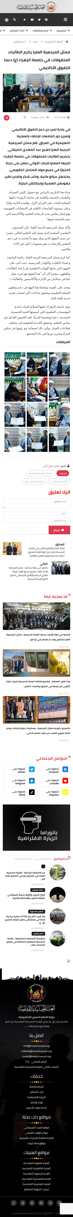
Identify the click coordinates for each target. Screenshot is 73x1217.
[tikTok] (14, 1203)
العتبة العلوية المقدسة (36, 1163)
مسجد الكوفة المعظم (36, 1189)
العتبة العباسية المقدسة (37, 1184)
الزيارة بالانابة (37, 1086)
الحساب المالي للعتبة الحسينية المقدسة (36, 1066)
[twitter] (39, 19)
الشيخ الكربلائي (59, 481)
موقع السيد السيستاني (36, 1127)
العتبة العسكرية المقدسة (36, 1178)
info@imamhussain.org (36, 1045)
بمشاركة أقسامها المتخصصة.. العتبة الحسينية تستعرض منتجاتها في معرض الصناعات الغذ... (25, 941)
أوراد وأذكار (37, 1102)
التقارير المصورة (36, 911)
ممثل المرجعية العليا (40, 473)
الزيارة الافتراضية (36, 1097)
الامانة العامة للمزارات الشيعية (36, 1138)
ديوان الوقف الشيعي (36, 1132)
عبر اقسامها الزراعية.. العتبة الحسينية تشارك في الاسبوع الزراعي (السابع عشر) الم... (25, 875)
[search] (14, 20)
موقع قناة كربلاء (36, 1143)
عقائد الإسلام (37, 890)
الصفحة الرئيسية (54, 41)
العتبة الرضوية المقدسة (36, 1173)
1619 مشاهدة (38, 117)
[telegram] (32, 1203)
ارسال (56, 530)
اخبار (35, 41)
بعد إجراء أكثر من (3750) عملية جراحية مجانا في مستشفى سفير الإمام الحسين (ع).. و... (25, 919)
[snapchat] (23, 1203)
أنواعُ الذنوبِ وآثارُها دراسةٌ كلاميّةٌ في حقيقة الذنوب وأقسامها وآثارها (26, 896)
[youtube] (32, 19)
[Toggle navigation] (65, 19)
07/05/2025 (60, 117)
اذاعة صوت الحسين (36, 1107)
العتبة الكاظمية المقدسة (36, 1168)
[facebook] (46, 19)
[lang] (6, 20)
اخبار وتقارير (19, 41)
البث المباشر (36, 1091)
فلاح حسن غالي (50, 465)
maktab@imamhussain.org (36, 1051)
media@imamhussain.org (36, 1056)
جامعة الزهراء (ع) (34, 481)
